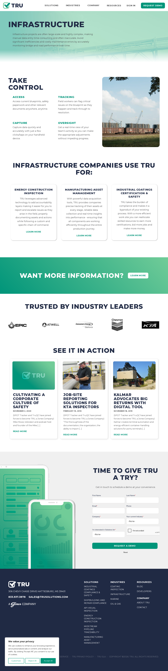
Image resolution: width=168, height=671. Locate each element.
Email (94, 506)
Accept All (48, 661)
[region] (32, 651)
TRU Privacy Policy (83, 657)
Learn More (33, 232)
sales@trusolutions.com (48, 596)
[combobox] (142, 521)
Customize (16, 661)
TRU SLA (101, 657)
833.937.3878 (17, 596)
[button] (125, 546)
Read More (20, 431)
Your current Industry (134, 517)
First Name (96, 495)
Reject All (32, 661)
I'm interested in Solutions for (103, 530)
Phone (128, 506)
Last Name (130, 495)
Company (96, 517)
